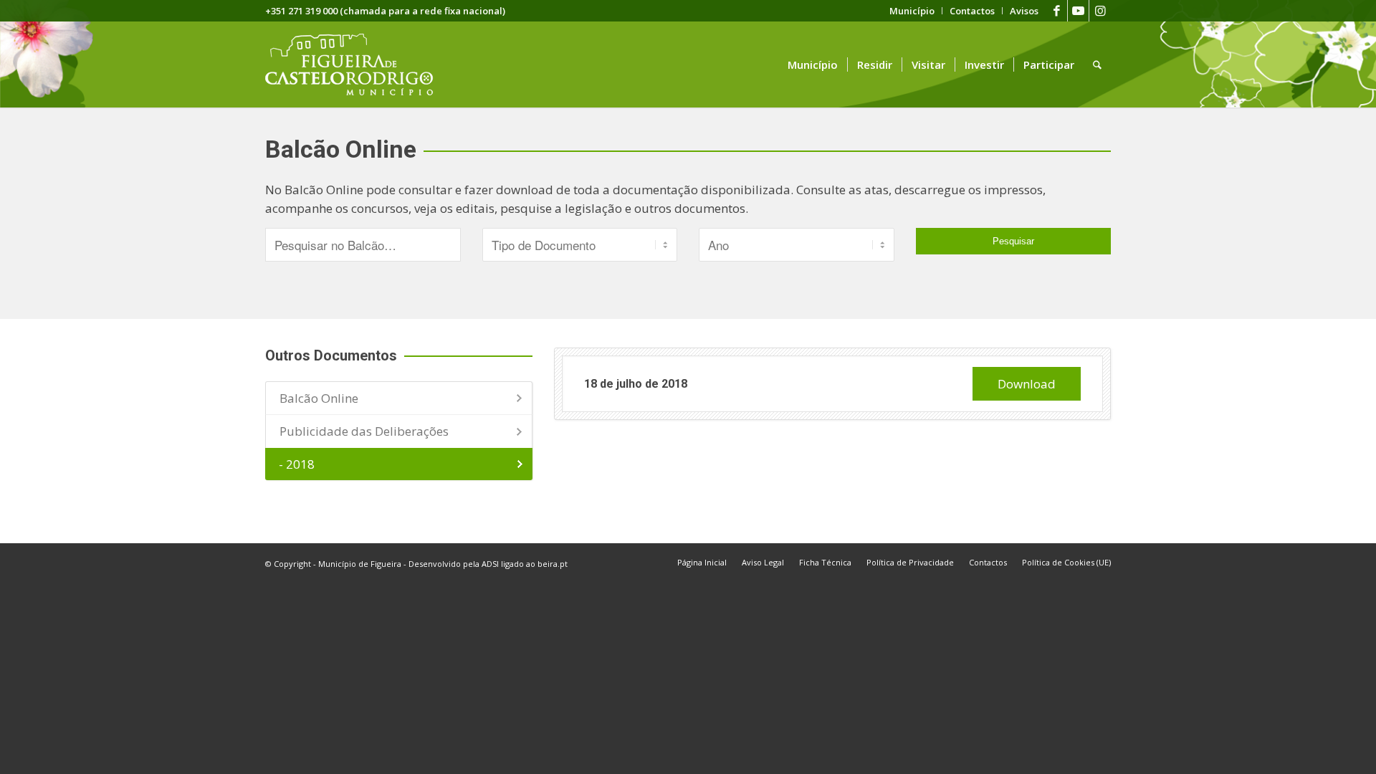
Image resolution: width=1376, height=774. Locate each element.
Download (1027, 384)
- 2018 (297, 464)
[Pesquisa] (1097, 65)
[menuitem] (912, 10)
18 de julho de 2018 (635, 384)
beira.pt (553, 563)
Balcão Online (319, 398)
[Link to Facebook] (1056, 11)
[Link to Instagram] (1100, 11)
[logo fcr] (360, 65)
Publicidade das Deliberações (364, 431)
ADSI (490, 563)
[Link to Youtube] (1078, 11)
